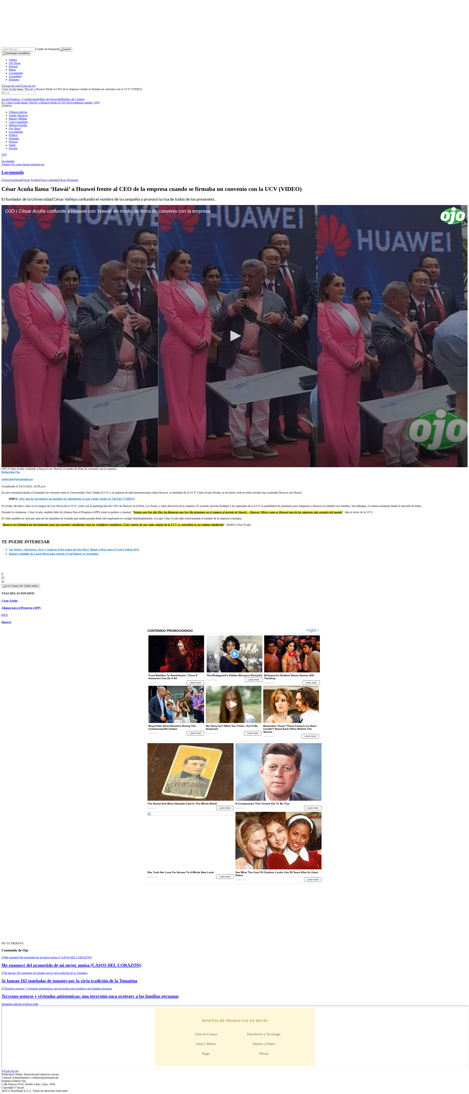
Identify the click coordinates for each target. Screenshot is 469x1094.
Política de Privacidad (49, 99)
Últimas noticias (18, 112)
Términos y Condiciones (23, 99)
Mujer (12, 69)
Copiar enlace (31, 585)
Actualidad (15, 76)
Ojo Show (15, 63)
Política (13, 135)
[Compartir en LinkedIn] (48, 180)
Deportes (14, 79)
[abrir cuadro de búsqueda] (65, 49)
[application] (234, 336)
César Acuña (9, 600)
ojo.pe (5, 99)
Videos (13, 59)
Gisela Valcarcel (18, 115)
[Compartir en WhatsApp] (68, 180)
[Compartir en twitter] (30, 180)
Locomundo (16, 73)
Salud (12, 145)
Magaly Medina (18, 118)
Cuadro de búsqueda (47, 49)
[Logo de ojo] (10, 85)
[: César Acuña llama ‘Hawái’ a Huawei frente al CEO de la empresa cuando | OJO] (50, 102)
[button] (234, 336)
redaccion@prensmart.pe (17, 479)
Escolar (13, 148)
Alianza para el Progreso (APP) (21, 607)
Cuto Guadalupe (18, 121)
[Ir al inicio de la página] (9, 937)
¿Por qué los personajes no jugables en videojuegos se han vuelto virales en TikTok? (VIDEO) (77, 498)
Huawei (6, 622)
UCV (4, 615)
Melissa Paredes (18, 125)
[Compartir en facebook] (11, 180)
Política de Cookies (73, 99)
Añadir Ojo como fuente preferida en (22, 164)
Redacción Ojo (10, 472)
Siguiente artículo (11, 1004)
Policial (13, 66)
